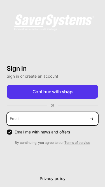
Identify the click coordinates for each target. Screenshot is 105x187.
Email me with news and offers (42, 132)
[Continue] (91, 119)
